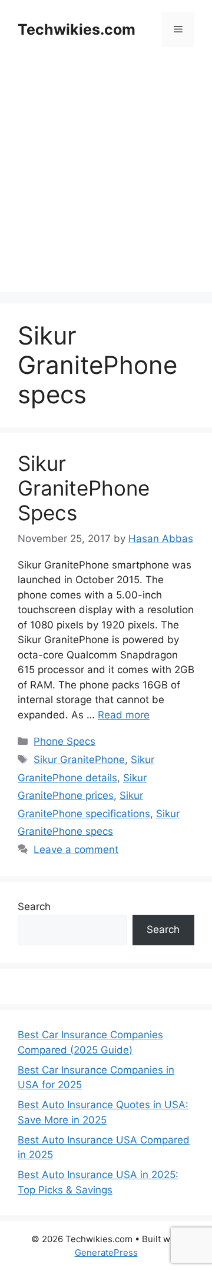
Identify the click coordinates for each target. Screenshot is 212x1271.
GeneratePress (106, 1252)
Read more (124, 715)
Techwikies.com (76, 29)
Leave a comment (76, 849)
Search (34, 906)
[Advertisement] (106, 186)
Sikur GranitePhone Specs (84, 488)
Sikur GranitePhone (79, 759)
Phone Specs (64, 741)
